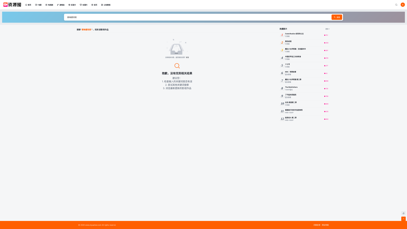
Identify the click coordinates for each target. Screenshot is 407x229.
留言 (187, 57)
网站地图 (325, 225)
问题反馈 (317, 225)
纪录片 (73, 5)
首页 (29, 5)
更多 (326, 29)
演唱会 (62, 5)
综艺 (95, 5)
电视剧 (50, 5)
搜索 (338, 17)
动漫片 (85, 5)
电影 (40, 5)
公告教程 (107, 5)
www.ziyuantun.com (93, 225)
